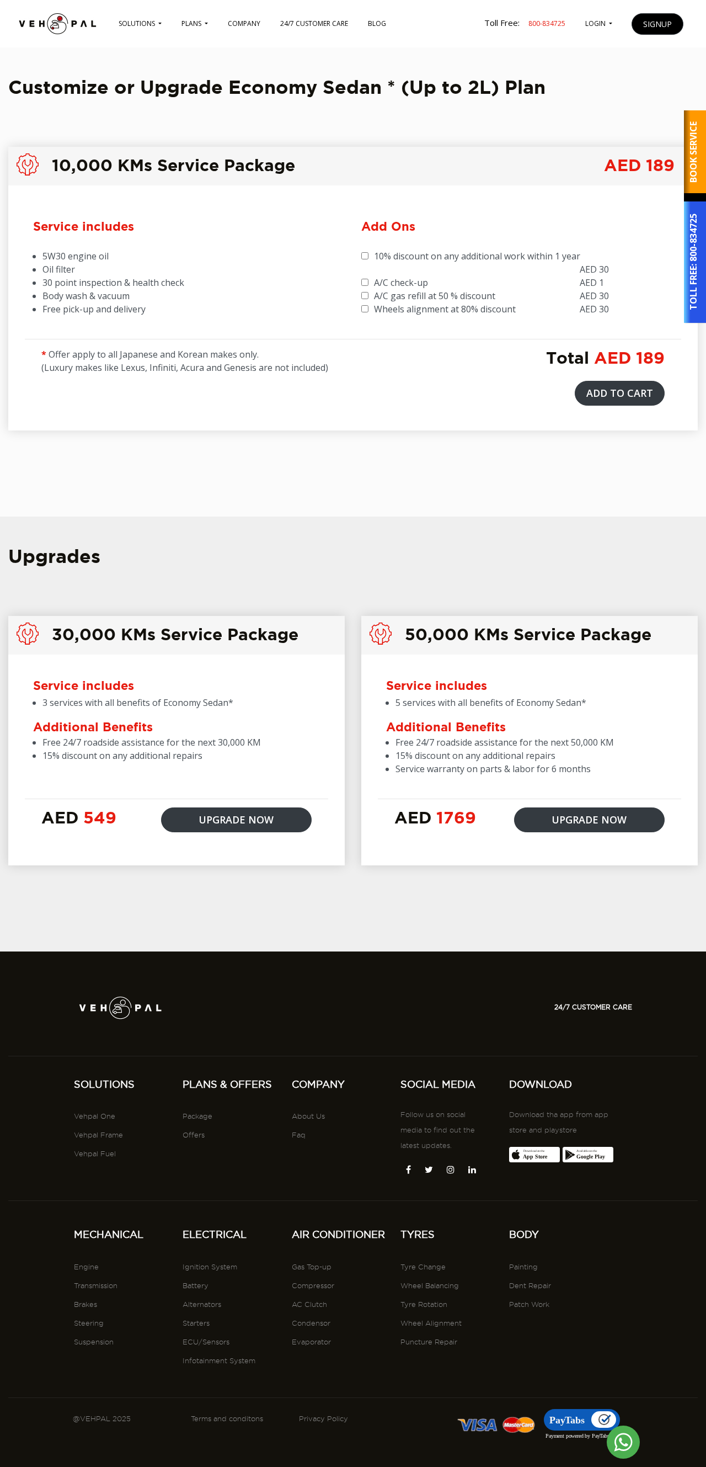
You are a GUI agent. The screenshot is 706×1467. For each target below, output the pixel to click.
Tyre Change (423, 1267)
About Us (308, 1116)
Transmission (95, 1285)
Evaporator (311, 1342)
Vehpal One (94, 1116)
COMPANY (244, 23)
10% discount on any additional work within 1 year (477, 256)
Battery (195, 1285)
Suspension (94, 1342)
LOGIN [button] (596, 23)
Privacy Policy (323, 1418)
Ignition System (210, 1267)
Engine (86, 1267)
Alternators (202, 1304)
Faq (299, 1135)
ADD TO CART (619, 393)
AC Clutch (309, 1304)
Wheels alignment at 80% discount (445, 309)
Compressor (313, 1285)
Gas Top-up (311, 1267)
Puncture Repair (428, 1342)
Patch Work (529, 1304)
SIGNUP (657, 24)
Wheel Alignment (431, 1323)
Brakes (85, 1304)
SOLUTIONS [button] (138, 23)
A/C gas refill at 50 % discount (434, 296)
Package (197, 1116)
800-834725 (693, 238)
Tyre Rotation (423, 1304)
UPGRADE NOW (236, 819)
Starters (196, 1323)
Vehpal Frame (98, 1135)
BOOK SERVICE (693, 152)
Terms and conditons (227, 1418)
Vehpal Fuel (95, 1153)
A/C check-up (401, 283)
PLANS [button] (192, 23)
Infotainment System (219, 1360)
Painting (523, 1267)
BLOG (377, 23)
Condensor (311, 1323)
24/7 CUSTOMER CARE (314, 23)
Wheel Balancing (429, 1285)
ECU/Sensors (206, 1342)
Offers (194, 1135)
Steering (89, 1323)
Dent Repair (530, 1285)
